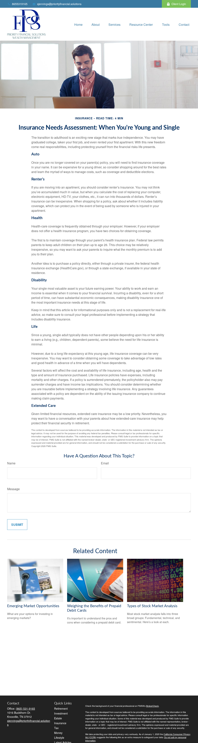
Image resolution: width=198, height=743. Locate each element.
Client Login (179, 4)
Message (13, 489)
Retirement (61, 708)
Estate (58, 718)
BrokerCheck (152, 705)
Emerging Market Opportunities (33, 606)
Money (58, 733)
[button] (78, 24)
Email (105, 463)
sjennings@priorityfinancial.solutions (59, 4)
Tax (56, 728)
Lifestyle (59, 738)
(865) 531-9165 (25, 708)
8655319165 (19, 4)
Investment (61, 713)
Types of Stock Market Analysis (152, 606)
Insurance (60, 723)
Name (11, 463)
